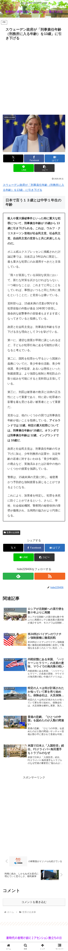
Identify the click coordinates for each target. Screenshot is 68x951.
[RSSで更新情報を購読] (49, 576)
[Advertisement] (34, 77)
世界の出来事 (13, 532)
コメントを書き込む (34, 902)
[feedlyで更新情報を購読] (18, 576)
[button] (44, 168)
